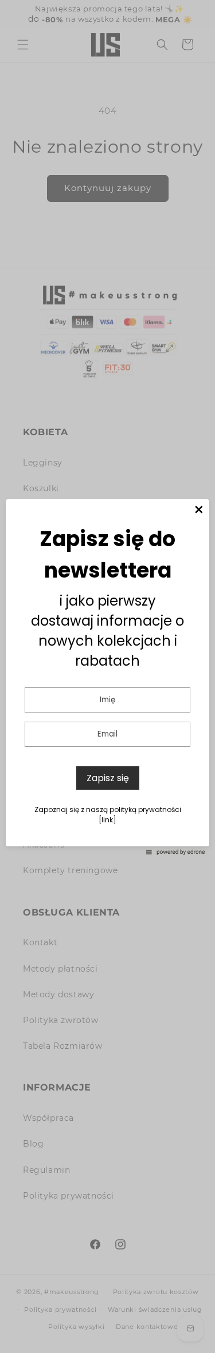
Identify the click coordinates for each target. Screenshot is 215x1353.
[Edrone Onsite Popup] (107, 676)
